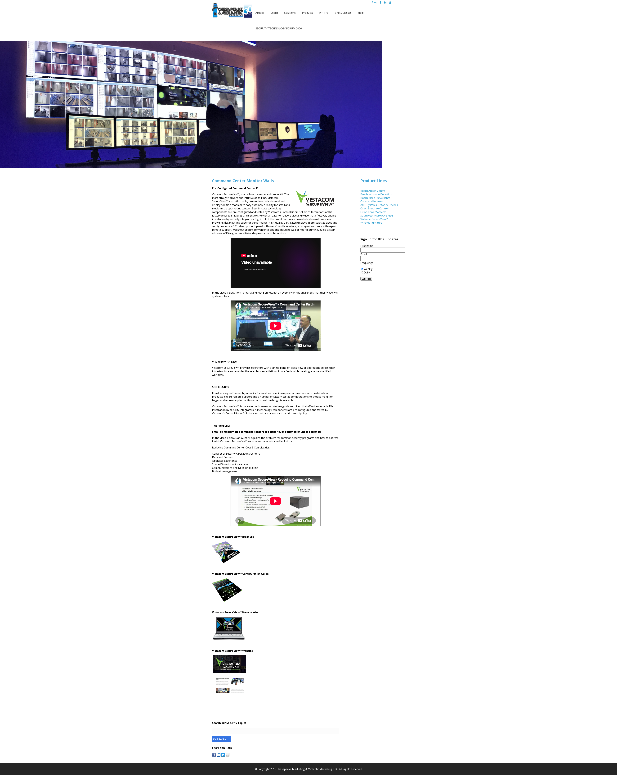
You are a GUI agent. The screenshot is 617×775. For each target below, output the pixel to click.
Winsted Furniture (371, 222)
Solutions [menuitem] (290, 12)
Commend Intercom (372, 201)
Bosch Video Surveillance (375, 198)
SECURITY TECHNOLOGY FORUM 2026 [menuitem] (278, 28)
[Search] (221, 739)
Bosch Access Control (373, 191)
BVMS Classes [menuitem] (343, 12)
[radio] (382, 269)
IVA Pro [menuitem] (323, 12)
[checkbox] (382, 270)
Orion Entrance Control (374, 208)
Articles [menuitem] (259, 12)
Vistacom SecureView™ (374, 219)
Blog (374, 2)
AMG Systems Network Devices (379, 205)
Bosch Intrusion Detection (376, 194)
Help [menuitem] (361, 12)
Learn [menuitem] (274, 12)
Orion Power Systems (373, 212)
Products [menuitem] (307, 12)
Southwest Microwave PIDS (376, 215)
